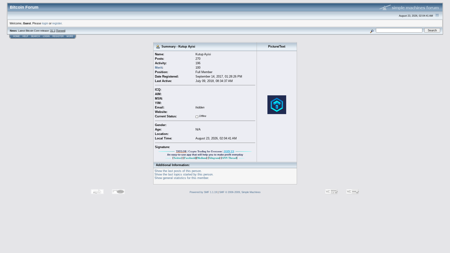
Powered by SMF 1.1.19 (203, 192)
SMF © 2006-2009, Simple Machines (240, 192)
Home (16, 36)
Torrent (60, 30)
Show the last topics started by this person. (184, 174)
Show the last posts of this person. (178, 171)
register (57, 23)
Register (58, 36)
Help (25, 36)
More (70, 36)
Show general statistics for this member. (181, 178)
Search (35, 36)
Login (46, 36)
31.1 (52, 30)
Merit (158, 67)
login (45, 23)
